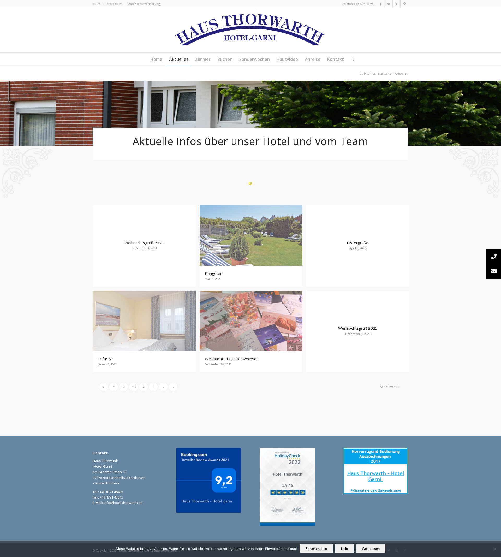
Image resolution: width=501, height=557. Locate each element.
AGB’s (96, 4)
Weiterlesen (371, 549)
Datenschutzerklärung (144, 4)
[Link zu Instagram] (396, 4)
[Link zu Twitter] (388, 4)
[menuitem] (98, 4)
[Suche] (350, 59)
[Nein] (494, 549)
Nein (344, 549)
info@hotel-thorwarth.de (123, 502)
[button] (493, 271)
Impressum (114, 4)
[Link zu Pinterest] (404, 4)
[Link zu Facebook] (381, 4)
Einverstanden (316, 549)
